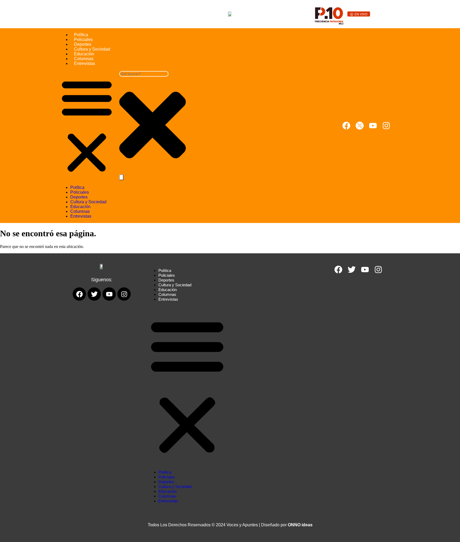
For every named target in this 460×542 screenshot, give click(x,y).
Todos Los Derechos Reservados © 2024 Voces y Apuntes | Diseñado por (230, 525)
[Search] (121, 177)
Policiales (83, 39)
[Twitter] (351, 269)
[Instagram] (386, 125)
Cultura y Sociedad (92, 49)
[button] (87, 125)
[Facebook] (346, 125)
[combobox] (144, 74)
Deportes (82, 44)
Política (81, 34)
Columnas (83, 58)
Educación (84, 54)
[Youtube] (373, 125)
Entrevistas (84, 63)
